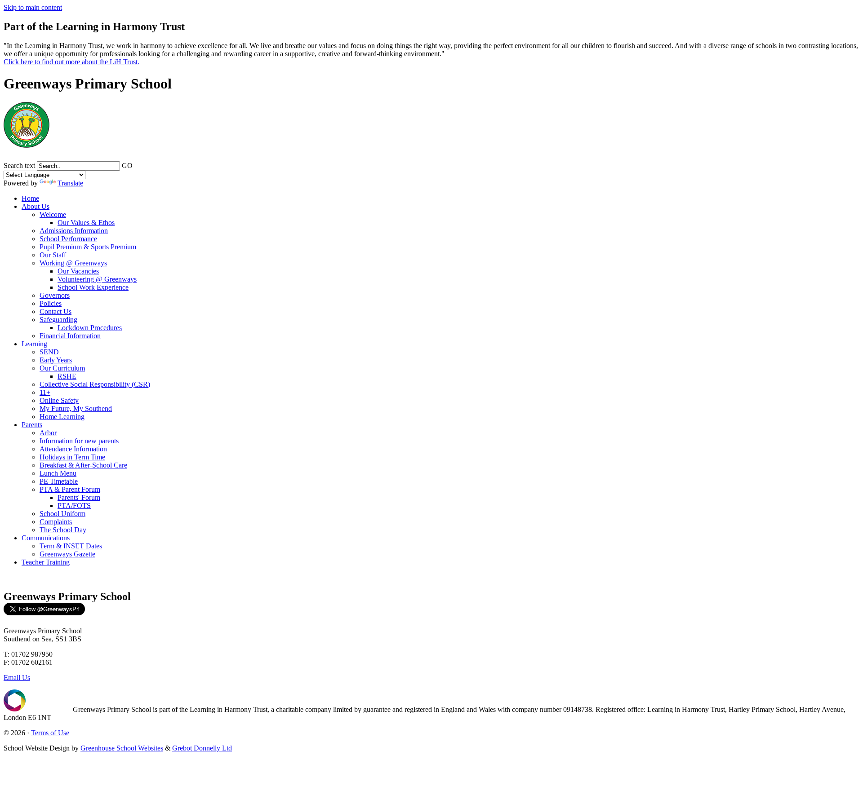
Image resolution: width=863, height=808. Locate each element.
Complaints (56, 521)
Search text (19, 165)
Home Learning (62, 416)
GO (127, 165)
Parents (32, 424)
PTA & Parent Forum (70, 489)
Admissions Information (74, 230)
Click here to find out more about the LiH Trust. (71, 62)
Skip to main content (33, 7)
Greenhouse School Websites (121, 748)
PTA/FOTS (74, 505)
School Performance (68, 239)
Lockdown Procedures (90, 327)
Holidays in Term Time (72, 457)
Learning (34, 344)
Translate (70, 183)
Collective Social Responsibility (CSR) (95, 384)
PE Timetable (59, 481)
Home (30, 198)
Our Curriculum (62, 368)
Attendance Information (73, 449)
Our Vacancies (78, 271)
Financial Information (70, 336)
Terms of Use (50, 733)
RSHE (67, 376)
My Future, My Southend (76, 408)
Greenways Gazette (67, 554)
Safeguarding (58, 319)
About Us (35, 206)
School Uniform (62, 513)
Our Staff (53, 255)
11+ (45, 392)
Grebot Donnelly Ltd (202, 748)
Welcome (53, 214)
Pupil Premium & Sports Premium (88, 247)
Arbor (48, 433)
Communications (46, 538)
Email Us (17, 677)
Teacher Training (46, 562)
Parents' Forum (79, 497)
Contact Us (55, 311)
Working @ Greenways (73, 263)
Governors (55, 295)
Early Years (56, 360)
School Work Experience (93, 287)
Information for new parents (79, 441)
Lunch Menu (58, 473)
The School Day (63, 530)
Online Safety (59, 400)
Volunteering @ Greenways (97, 279)
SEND (49, 352)
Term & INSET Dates (71, 546)
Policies (51, 303)
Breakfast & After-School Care (83, 465)
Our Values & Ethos (86, 222)
